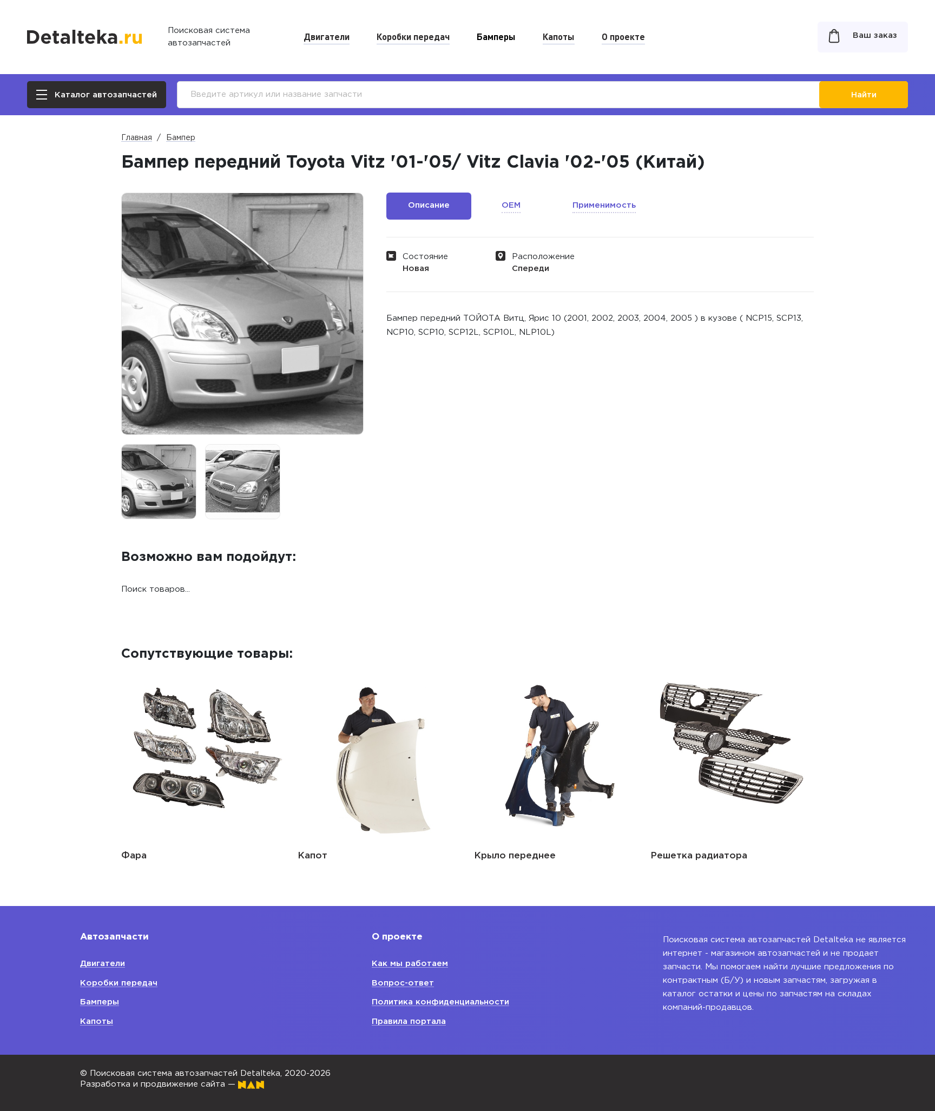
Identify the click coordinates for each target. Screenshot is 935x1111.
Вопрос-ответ (403, 983)
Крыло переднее (515, 856)
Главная (136, 138)
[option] (159, 481)
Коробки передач (413, 36)
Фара (134, 856)
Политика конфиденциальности (440, 1002)
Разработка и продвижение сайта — (159, 1084)
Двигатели (327, 36)
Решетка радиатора (698, 856)
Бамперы (496, 36)
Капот (312, 856)
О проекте (623, 36)
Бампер (180, 138)
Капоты (559, 36)
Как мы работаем (410, 963)
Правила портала (409, 1021)
